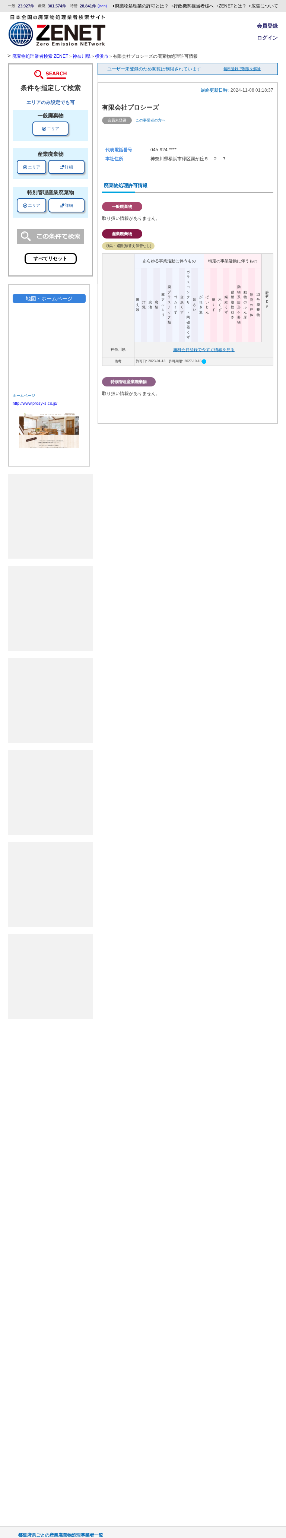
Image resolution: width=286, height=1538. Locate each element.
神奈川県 (81, 56)
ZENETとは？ (233, 6)
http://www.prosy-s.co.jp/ (35, 403)
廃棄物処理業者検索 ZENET (40, 56)
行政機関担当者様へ (194, 6)
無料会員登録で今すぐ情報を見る (204, 349)
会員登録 (267, 26)
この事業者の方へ (150, 120)
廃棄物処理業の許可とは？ (142, 6)
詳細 (66, 167)
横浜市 (101, 56)
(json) (102, 6)
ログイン (267, 38)
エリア (50, 129)
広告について (264, 6)
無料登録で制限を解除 (242, 69)
